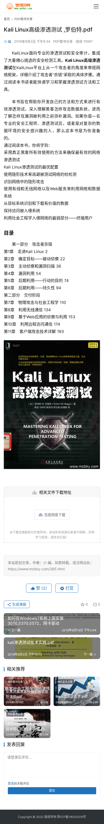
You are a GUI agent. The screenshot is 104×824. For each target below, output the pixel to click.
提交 (52, 790)
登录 (11, 783)
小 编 (7, 41)
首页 (7, 19)
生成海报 (18, 604)
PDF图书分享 (63, 41)
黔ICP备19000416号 (71, 817)
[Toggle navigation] (96, 6)
